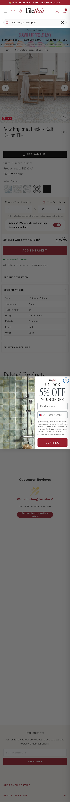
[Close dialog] (66, 380)
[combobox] (42, 414)
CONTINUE (52, 442)
